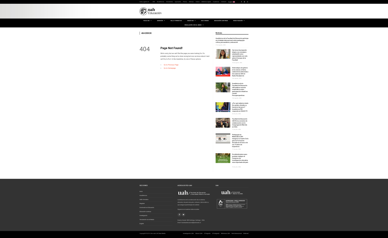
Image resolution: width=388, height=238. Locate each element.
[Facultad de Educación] (150, 11)
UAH (153, 2)
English (230, 2)
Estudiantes (169, 2)
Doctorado (205, 21)
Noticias (191, 2)
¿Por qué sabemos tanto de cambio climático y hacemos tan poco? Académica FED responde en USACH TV (240, 107)
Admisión (160, 21)
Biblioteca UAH (225, 233)
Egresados (178, 2)
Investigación (238, 21)
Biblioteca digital (206, 2)
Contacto (223, 2)
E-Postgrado (215, 233)
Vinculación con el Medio (193, 25)
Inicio (141, 191)
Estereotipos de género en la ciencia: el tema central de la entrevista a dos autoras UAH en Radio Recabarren (240, 71)
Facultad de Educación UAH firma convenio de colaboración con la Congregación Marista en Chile (239, 123)
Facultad (146, 21)
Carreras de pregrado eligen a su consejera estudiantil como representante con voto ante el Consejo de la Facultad (239, 55)
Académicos (160, 2)
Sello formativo (176, 21)
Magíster (190, 21)
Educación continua (221, 21)
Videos (198, 2)
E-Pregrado (207, 233)
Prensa (185, 2)
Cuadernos (216, 2)
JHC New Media (160, 233)
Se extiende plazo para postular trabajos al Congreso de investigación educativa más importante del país (240, 159)
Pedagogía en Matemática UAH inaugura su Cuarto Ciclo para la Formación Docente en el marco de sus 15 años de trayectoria (240, 140)
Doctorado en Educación (147, 207)
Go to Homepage (170, 68)
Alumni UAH (198, 233)
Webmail (245, 233)
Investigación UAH (188, 233)
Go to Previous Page (171, 65)
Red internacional (237, 233)
